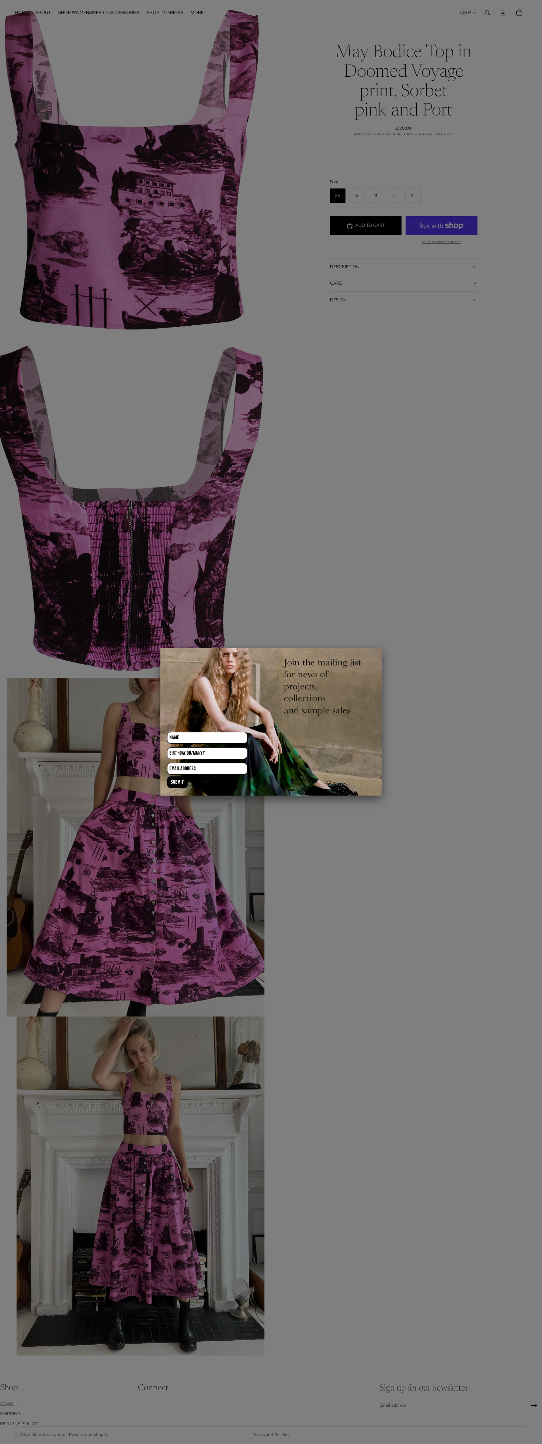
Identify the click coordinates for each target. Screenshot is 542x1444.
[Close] (381, 648)
